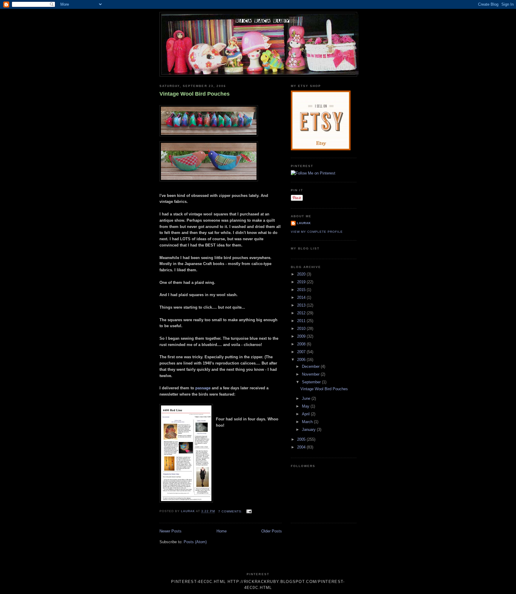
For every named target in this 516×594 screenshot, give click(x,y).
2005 (302, 439)
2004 (302, 447)
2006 (302, 359)
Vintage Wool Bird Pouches (194, 94)
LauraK (304, 223)
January (309, 429)
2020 (302, 274)
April (306, 414)
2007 (302, 352)
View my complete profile (317, 231)
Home (221, 531)
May (306, 406)
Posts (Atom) (195, 542)
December (311, 366)
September (312, 382)
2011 (302, 321)
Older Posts (271, 531)
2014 (302, 297)
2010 (302, 328)
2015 (302, 289)
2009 (302, 336)
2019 (302, 282)
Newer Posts (170, 531)
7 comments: (231, 511)
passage (203, 388)
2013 (302, 305)
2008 (302, 344)
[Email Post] (249, 511)
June (306, 398)
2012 (302, 313)
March (308, 422)
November (311, 374)
